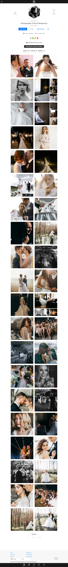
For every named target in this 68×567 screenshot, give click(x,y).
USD (23, 559)
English (14, 559)
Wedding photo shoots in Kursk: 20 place (35, 42)
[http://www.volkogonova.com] (48, 29)
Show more (34, 534)
